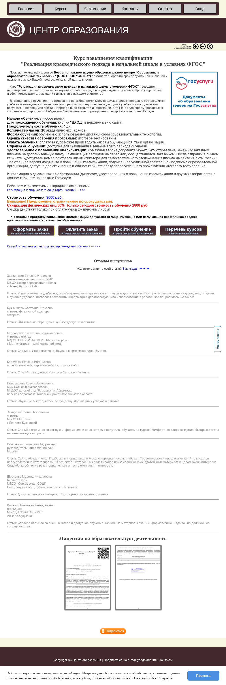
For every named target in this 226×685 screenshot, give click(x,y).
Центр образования (87, 660)
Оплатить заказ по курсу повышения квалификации (82, 230)
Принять (203, 675)
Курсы (60, 9)
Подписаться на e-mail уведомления (130, 660)
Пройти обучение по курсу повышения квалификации (133, 230)
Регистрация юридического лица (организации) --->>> (46, 190)
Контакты (130, 9)
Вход (200, 9)
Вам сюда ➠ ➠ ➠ (135, 268)
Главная (25, 9)
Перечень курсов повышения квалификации (183, 230)
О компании (95, 9)
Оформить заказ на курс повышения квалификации (30, 230)
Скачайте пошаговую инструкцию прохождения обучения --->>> (53, 246)
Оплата (165, 9)
